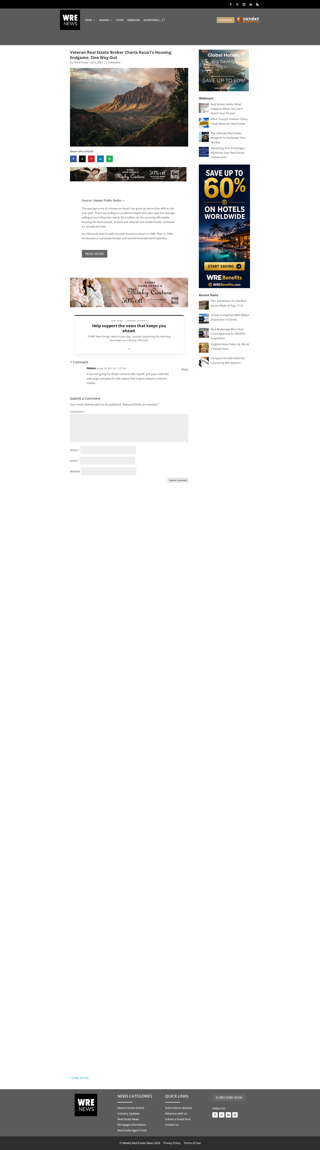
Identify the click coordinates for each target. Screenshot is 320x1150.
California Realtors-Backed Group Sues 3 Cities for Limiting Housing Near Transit (127, 773)
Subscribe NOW (229, 1097)
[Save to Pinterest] (91, 159)
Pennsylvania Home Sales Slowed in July (109, 1063)
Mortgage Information (132, 1125)
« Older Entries (79, 1078)
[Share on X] (82, 159)
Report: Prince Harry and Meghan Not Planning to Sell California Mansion (122, 870)
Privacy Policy (172, 1143)
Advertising (152, 20)
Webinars (133, 20)
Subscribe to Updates (178, 1108)
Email (74, 461)
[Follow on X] (237, 4)
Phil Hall (82, 581)
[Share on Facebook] (73, 159)
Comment (77, 411)
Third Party (81, 62)
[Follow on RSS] (257, 4)
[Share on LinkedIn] (100, 159)
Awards (104, 20)
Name (75, 450)
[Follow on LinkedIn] (250, 4)
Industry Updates (129, 1113)
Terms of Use (192, 1143)
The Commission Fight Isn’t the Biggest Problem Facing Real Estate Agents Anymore (127, 675)
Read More (94, 253)
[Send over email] (109, 159)
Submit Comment (178, 480)
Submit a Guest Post (178, 1119)
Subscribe (225, 20)
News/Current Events (131, 1108)
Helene (91, 368)
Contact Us (172, 1125)
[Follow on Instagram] (244, 4)
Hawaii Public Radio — (109, 200)
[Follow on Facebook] (230, 4)
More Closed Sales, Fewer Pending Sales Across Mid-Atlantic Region (127, 577)
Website (75, 471)
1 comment (113, 62)
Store (120, 20)
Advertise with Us (176, 1113)
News (88, 20)
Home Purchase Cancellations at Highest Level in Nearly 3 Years (126, 968)
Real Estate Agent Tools (132, 1130)
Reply (184, 369)
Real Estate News (128, 1119)
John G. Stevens (87, 678)
